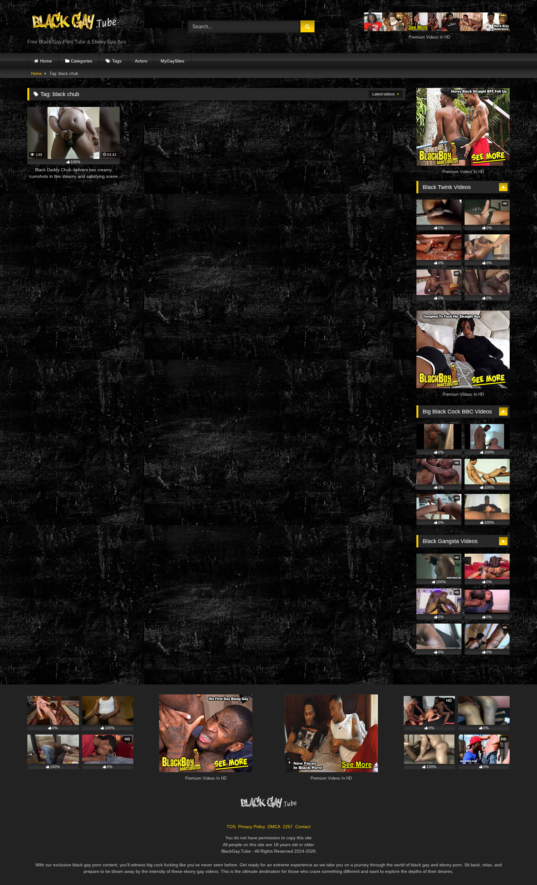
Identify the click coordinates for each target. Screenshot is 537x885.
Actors (141, 60)
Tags (117, 60)
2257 (288, 826)
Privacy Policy (251, 826)
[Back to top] (518, 866)
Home (46, 60)
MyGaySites (172, 60)
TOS (231, 826)
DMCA (274, 826)
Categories (81, 60)
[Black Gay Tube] (74, 21)
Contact (302, 826)
